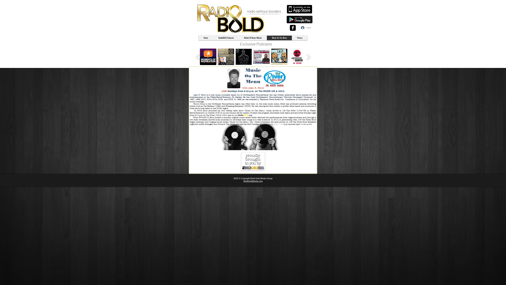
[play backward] (198, 57)
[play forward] (308, 57)
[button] (226, 38)
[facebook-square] (293, 28)
